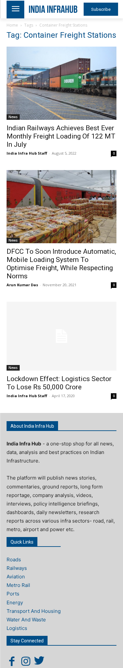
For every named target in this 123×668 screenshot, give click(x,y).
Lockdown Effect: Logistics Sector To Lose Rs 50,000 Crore (59, 383)
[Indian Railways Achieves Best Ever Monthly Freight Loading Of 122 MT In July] (61, 83)
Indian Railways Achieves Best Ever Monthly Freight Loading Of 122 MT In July (61, 136)
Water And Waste (26, 619)
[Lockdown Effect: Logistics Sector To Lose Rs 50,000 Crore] (61, 336)
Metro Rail (18, 585)
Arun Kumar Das (22, 284)
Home (12, 25)
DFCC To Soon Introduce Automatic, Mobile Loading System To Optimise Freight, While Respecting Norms (61, 264)
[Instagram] (25, 661)
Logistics (17, 628)
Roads (14, 559)
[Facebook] (12, 661)
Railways (17, 568)
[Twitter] (39, 661)
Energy (15, 602)
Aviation (16, 576)
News (13, 117)
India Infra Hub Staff (27, 153)
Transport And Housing (34, 611)
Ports (13, 594)
